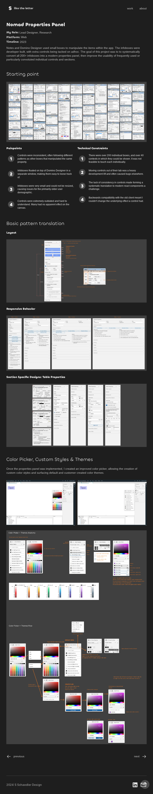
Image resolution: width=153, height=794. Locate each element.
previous (19, 756)
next (136, 756)
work (130, 8)
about (143, 8)
